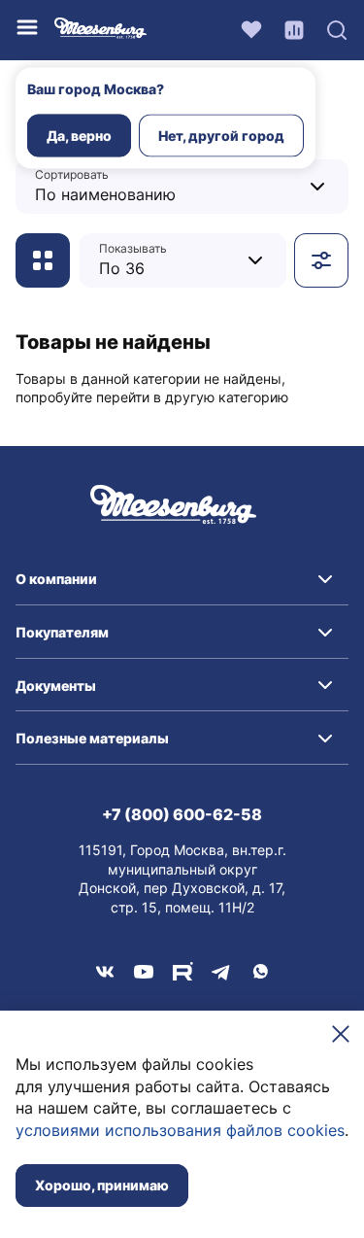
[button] (182, 579)
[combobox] (157, 186)
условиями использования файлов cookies (180, 1130)
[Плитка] (43, 260)
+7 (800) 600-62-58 (182, 814)
